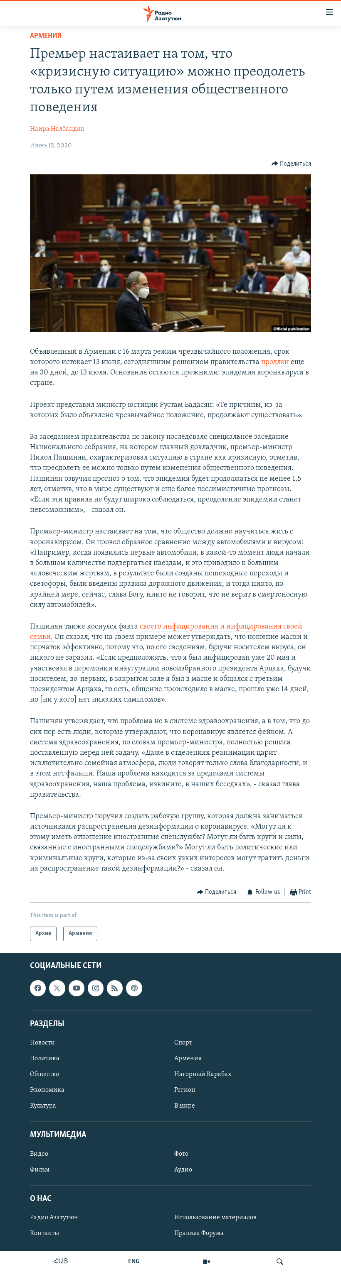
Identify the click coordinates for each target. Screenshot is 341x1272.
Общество (44, 1074)
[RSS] (115, 988)
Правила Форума (199, 1233)
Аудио (183, 1169)
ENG (133, 1261)
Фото (181, 1153)
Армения (46, 36)
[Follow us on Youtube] (76, 988)
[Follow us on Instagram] (96, 988)
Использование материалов (215, 1217)
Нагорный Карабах (202, 1074)
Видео (39, 1153)
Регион (184, 1090)
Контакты (44, 1233)
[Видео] (206, 1261)
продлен (276, 362)
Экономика (47, 1090)
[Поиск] (279, 1261)
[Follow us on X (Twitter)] (57, 988)
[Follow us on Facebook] (38, 988)
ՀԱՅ (61, 1261)
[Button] (291, 164)
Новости (42, 1043)
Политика (44, 1058)
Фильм (39, 1169)
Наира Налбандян (57, 129)
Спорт (183, 1043)
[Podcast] (134, 988)
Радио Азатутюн (54, 1217)
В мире (184, 1106)
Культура (43, 1106)
